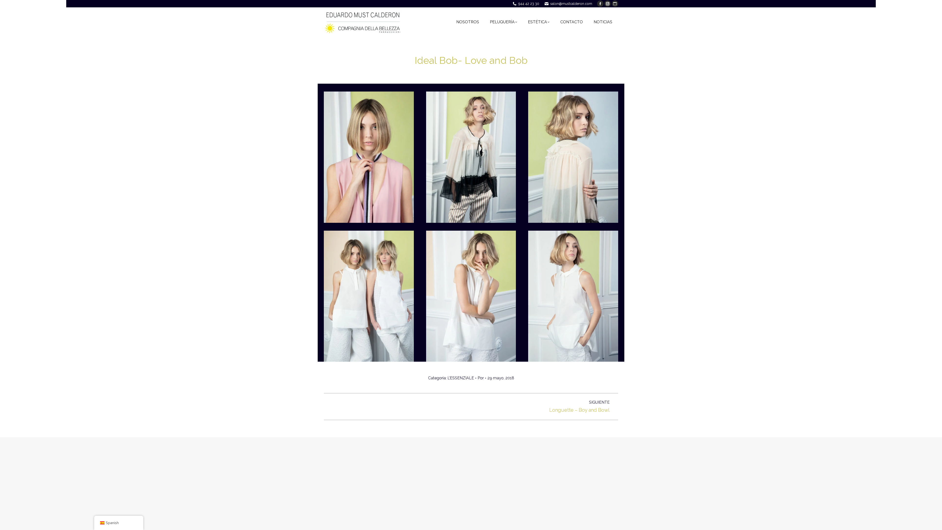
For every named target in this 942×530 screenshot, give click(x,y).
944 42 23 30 (528, 4)
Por (481, 378)
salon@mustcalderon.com (571, 4)
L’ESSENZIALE (460, 378)
